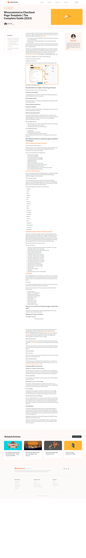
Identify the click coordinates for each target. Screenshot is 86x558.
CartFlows (10, 46)
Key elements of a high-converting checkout (14, 38)
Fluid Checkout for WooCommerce (14, 41)
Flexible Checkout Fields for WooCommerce (14, 44)
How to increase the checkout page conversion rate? (14, 48)
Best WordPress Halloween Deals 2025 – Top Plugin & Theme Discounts (32, 454)
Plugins (41, 2)
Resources (57, 2)
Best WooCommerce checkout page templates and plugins (14, 39)
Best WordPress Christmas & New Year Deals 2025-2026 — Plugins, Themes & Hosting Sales (13, 454)
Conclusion (10, 49)
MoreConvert (14, 2)
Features (49, 2)
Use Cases (66, 2)
